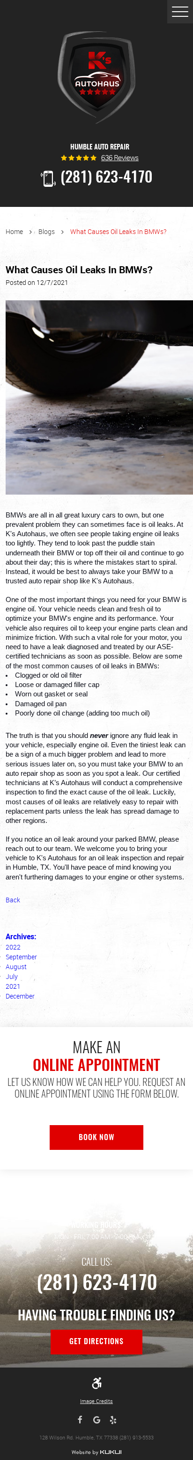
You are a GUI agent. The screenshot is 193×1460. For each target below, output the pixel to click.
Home (14, 231)
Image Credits (96, 1401)
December (20, 996)
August (16, 966)
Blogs (46, 231)
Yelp (113, 1420)
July (12, 976)
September (21, 956)
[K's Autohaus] (97, 77)
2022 (13, 947)
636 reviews (120, 158)
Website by (97, 1452)
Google (97, 1420)
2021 (13, 986)
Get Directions (96, 1342)
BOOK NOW (96, 1137)
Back (13, 899)
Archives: (21, 936)
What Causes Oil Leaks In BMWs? (118, 231)
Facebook (80, 1420)
